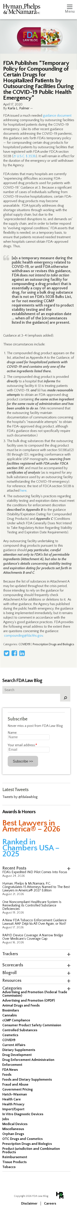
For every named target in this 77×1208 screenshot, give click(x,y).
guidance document (57, 115)
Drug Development (17, 1055)
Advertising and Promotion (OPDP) (28, 1000)
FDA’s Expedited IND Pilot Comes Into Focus (34, 872)
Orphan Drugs (13, 1134)
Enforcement (12, 1065)
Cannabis (9, 1015)
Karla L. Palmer (18, 108)
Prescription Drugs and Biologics (53, 644)
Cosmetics (10, 1035)
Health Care (11, 1099)
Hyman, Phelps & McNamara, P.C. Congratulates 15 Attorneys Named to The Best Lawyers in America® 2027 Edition (36, 887)
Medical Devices (14, 1124)
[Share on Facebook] (14, 653)
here (23, 491)
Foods (6, 1075)
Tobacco (9, 1167)
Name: (12, 733)
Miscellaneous (13, 1129)
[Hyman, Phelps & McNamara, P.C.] (21, 9)
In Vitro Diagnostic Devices (22, 1114)
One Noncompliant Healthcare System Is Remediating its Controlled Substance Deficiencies (31, 905)
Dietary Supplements (18, 1050)
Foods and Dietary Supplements (27, 1079)
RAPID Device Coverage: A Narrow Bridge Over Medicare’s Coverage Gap (32, 937)
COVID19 (24, 644)
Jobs (5, 1119)
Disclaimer (29, 1203)
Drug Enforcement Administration (28, 1060)
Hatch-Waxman (14, 1094)
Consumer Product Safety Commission (31, 1025)
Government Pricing (17, 1089)
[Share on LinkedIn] (22, 653)
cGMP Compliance (16, 1020)
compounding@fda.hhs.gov (23, 636)
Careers (50, 1203)
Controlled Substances (19, 1030)
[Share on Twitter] (6, 653)
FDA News (10, 1070)
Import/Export (13, 1109)
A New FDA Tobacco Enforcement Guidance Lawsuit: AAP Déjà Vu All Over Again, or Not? (34, 922)
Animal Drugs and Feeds (21, 1005)
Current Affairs (13, 1045)
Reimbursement (14, 1157)
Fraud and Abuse (15, 1084)
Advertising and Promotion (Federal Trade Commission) (34, 994)
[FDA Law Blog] (38, 32)
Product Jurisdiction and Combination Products (31, 1150)
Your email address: (22, 745)
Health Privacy (13, 1104)
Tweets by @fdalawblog (20, 797)
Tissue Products (14, 1162)
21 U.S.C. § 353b (24, 156)
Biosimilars (10, 1010)
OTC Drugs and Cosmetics (22, 1139)
